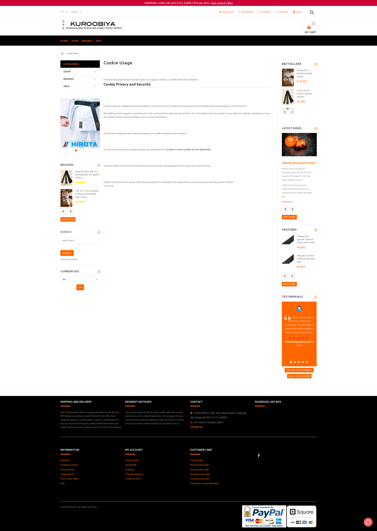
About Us (65, 460)
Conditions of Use (69, 465)
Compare (265, 12)
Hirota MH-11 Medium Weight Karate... (305, 73)
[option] (80, 123)
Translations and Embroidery (204, 483)
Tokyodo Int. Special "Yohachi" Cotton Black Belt (305, 239)
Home (62, 53)
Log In (299, 12)
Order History (132, 460)
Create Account (133, 478)
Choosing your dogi (199, 465)
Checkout (283, 12)
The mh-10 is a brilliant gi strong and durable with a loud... (87, 194)
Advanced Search (69, 259)
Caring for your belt (199, 478)
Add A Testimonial (299, 376)
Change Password (134, 474)
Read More (287, 201)
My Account (228, 12)
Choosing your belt (199, 469)
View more (68, 219)
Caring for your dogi (200, 474)
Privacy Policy (67, 469)
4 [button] (302, 360)
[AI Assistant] (368, 522)
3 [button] (83, 149)
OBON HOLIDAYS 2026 (298, 163)
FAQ (62, 483)
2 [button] (79, 149)
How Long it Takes (222, 2)
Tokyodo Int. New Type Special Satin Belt (306, 258)
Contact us (196, 426)
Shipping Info (67, 474)
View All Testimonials (299, 370)
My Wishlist (247, 12)
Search (66, 231)
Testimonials (196, 460)
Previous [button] (63, 211)
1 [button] (75, 149)
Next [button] (71, 211)
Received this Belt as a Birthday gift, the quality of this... (87, 174)
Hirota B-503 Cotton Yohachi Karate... (304, 93)
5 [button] (306, 360)
